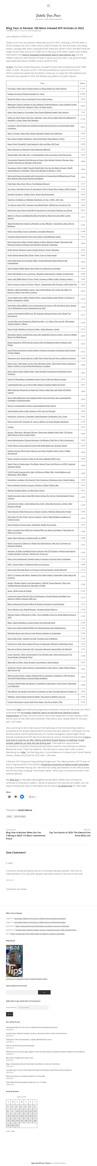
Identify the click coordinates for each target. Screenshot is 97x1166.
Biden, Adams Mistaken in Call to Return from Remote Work (31, 623)
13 (30, 1111)
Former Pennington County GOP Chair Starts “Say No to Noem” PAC (34, 702)
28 (35, 1121)
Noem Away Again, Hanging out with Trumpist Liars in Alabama (32, 639)
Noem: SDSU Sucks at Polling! (19, 591)
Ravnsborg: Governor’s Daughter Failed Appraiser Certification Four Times (37, 417)
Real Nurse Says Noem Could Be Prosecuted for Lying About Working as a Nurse (39, 210)
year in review (20, 816)
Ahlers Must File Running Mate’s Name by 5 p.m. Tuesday (26, 1082)
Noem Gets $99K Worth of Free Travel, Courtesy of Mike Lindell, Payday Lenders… (40, 279)
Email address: (11, 1007)
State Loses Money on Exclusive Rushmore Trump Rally (25, 1076)
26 (26, 1121)
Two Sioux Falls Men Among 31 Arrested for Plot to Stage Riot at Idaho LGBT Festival (41, 189)
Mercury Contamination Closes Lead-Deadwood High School (31, 406)
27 (30, 1121)
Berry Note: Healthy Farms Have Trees (19, 1058)
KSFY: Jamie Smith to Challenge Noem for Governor (28, 565)
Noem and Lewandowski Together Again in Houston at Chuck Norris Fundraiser (39, 559)
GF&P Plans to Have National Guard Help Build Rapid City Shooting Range (37, 446)
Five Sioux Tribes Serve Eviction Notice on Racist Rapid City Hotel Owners (37, 89)
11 (21, 1111)
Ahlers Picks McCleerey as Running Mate (20, 1046)
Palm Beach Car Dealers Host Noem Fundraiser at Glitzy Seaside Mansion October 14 (42, 692)
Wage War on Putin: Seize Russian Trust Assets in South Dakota (33, 662)
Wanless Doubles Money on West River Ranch (26, 491)
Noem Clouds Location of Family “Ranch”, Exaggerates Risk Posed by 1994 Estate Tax (42, 284)
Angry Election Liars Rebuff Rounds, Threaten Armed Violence (32, 610)
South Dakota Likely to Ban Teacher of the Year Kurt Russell (31, 411)
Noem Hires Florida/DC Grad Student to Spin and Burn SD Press (33, 144)
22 (8, 1121)
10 (17, 1111)
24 (17, 1121)
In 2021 (9, 67)
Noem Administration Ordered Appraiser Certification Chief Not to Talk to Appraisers (40, 440)
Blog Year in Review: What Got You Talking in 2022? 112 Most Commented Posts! (25, 835)
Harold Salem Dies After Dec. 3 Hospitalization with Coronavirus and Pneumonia (39, 155)
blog (9, 816)
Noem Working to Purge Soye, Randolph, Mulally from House (31, 525)
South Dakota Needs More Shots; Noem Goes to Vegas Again (32, 255)
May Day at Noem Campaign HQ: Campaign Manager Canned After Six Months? (39, 649)
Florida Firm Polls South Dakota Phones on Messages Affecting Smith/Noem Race (40, 644)
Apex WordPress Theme (40, 1163)
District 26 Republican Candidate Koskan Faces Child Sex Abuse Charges (36, 379)
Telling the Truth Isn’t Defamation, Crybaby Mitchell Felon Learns (29, 1039)
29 (8, 1125)
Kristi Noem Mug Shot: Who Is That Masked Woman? (28, 184)
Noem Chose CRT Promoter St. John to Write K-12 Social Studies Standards (38, 422)
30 (13, 1125)
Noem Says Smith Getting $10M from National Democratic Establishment (36, 628)
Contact (10, 427)
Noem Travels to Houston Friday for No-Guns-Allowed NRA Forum (33, 459)
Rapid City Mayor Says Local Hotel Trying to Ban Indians (30, 99)
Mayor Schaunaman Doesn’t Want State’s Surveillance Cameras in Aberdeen (42, 926)
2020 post (14, 779)
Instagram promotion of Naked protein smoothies (65, 764)
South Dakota (25, 810)
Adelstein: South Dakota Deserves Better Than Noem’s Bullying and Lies (36, 697)
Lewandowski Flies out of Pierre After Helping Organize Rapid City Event (36, 385)
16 (13, 1116)
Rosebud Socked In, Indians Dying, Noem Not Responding (30, 194)
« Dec (8, 1131)
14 (35, 1111)
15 (8, 1116)
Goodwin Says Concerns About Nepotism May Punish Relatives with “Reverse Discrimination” (39, 1070)
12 (26, 1111)
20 (30, 1116)
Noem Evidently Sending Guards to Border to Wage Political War (33, 485)
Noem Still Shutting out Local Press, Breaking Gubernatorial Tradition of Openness (40, 274)
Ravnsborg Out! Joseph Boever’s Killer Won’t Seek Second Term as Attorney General (41, 358)
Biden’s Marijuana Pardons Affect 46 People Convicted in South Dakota (35, 604)
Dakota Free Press (48, 15)
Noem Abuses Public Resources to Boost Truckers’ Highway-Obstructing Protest (39, 512)
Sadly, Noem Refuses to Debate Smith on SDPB (26, 538)
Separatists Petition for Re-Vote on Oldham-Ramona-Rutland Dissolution (40, 918)
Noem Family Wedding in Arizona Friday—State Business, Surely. (33, 329)
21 (35, 1116)
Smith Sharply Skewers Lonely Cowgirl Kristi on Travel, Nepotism (33, 250)
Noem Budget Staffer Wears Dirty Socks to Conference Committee (33, 269)
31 (17, 1125)
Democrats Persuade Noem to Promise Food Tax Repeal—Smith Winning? (37, 570)
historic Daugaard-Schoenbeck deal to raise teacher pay (48, 54)
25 (21, 1121)
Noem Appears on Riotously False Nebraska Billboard (28, 150)
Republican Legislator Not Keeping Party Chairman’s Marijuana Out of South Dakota (41, 480)
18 (21, 1116)
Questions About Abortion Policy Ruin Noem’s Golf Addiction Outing (34, 237)
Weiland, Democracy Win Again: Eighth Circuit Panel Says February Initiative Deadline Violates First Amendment (45, 1052)
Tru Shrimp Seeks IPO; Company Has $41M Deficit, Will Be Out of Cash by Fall (38, 205)
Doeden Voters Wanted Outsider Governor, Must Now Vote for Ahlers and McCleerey (46, 930)
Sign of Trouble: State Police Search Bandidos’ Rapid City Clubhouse (34, 134)
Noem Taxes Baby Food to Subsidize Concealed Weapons (30, 232)
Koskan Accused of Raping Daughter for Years (25, 94)
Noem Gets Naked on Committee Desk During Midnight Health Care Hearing (38, 112)
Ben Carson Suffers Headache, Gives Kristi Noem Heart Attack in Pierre (36, 139)
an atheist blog (65, 785)
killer (19, 709)
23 (13, 1121)
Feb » (13, 1131)
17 (17, 1116)
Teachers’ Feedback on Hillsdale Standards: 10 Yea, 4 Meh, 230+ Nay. (35, 200)
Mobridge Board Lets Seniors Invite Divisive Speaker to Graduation (34, 633)
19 (26, 1116)
